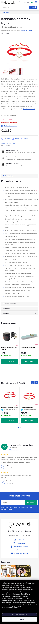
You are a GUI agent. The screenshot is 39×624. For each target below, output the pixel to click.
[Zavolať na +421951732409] (24, 2)
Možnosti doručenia (10, 126)
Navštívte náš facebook (21, 546)
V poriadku (20, 619)
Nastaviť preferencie (19, 614)
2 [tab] (20, 427)
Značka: (8, 143)
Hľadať (33, 7)
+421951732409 (21, 543)
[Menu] (36, 2)
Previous (32, 382)
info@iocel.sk (21, 540)
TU (19, 607)
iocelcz (21, 550)
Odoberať (31, 502)
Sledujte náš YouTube (21, 553)
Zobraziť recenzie (14, 450)
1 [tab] (18, 427)
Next (36, 382)
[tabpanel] (10, 346)
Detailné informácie (29, 109)
